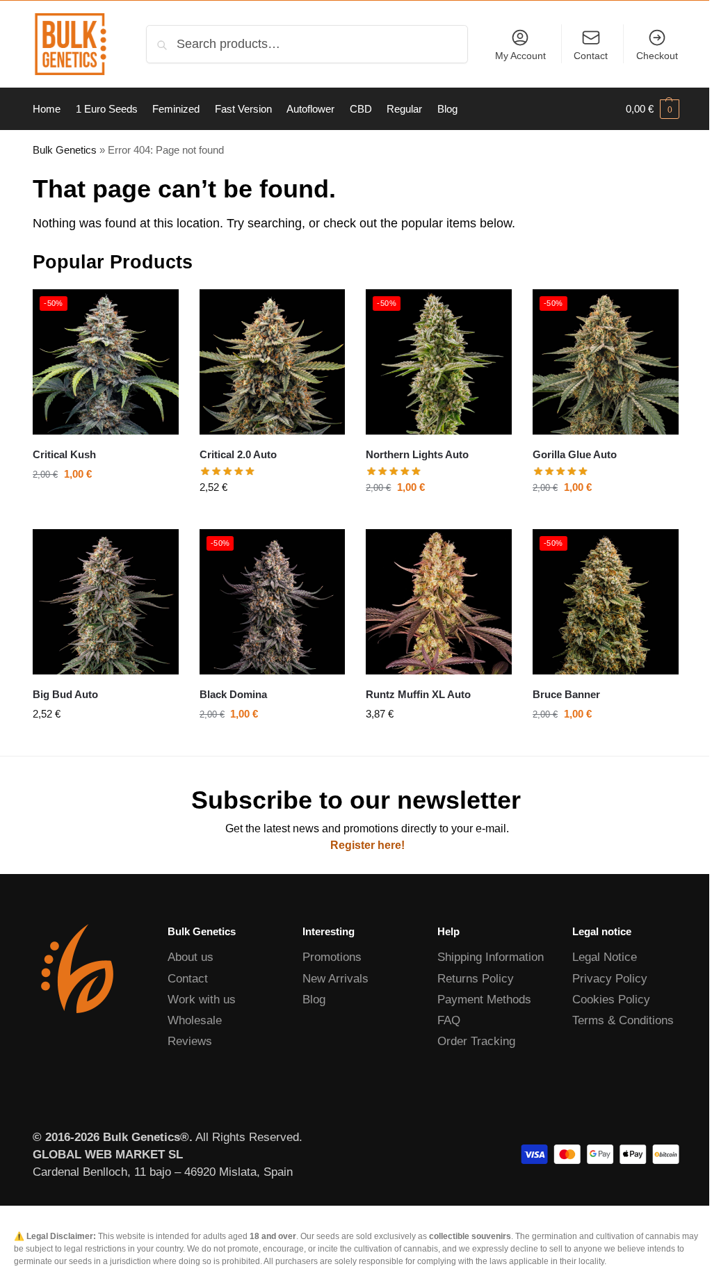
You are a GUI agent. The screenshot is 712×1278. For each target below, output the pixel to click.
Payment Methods (484, 999)
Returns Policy (475, 978)
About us (190, 957)
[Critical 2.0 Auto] (273, 362)
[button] (652, 109)
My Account (520, 55)
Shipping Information (490, 957)
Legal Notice (604, 957)
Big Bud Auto (65, 694)
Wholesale (195, 1020)
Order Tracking (476, 1041)
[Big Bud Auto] (106, 602)
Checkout (657, 55)
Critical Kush (64, 454)
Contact (591, 55)
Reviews (190, 1041)
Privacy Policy (609, 978)
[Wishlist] (157, 310)
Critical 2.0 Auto (238, 454)
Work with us (202, 999)
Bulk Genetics (65, 150)
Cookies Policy (611, 999)
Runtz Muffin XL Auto (418, 694)
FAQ (448, 1020)
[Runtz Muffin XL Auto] (439, 602)
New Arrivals (335, 978)
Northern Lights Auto (417, 454)
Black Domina (233, 694)
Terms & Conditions (623, 1020)
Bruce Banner (566, 694)
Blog (313, 999)
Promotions (332, 957)
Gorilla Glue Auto (575, 454)
